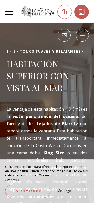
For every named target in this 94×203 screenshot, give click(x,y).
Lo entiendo (27, 191)
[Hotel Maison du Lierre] (37, 11)
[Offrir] (64, 12)
